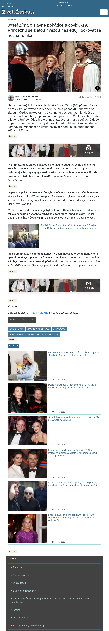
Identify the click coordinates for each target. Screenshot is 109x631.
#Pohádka (59, 329)
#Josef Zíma (16, 329)
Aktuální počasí (20, 617)
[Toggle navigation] (104, 12)
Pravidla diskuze (39, 312)
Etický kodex (19, 583)
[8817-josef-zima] (65, 150)
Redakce (17, 567)
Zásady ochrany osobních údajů (28, 625)
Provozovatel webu (22, 575)
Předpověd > (6, 3)
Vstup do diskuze (21, 319)
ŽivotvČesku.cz (14, 20)
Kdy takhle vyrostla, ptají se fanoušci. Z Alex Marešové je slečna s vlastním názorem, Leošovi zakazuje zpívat (72, 453)
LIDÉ (27, 20)
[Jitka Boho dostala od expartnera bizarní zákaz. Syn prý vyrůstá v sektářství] (27, 430)
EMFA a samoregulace (24, 591)
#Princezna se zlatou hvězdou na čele (34, 334)
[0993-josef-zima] (20, 150)
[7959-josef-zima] (43, 150)
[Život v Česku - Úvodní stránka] (18, 12)
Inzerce (16, 610)
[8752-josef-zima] (88, 150)
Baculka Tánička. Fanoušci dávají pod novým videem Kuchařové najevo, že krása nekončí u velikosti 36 (71, 517)
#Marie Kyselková (38, 329)
